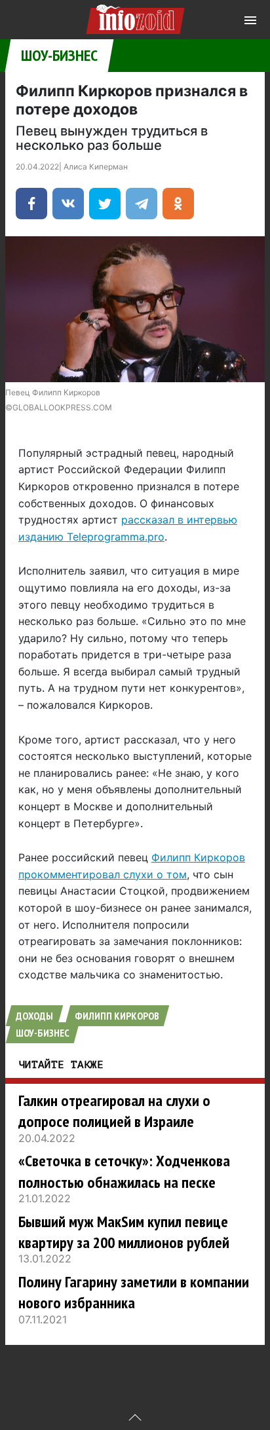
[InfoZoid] (135, 17)
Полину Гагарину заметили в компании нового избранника (133, 1292)
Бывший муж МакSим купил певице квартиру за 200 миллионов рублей (123, 1232)
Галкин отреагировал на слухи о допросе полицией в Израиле (114, 1111)
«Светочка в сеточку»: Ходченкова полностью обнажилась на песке (124, 1171)
